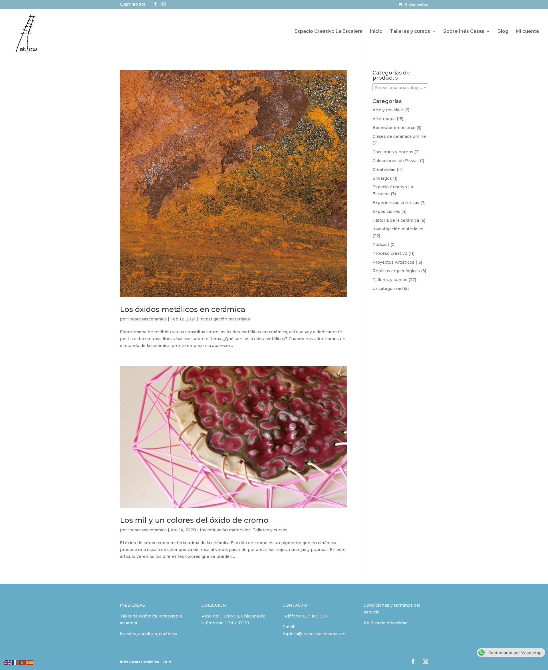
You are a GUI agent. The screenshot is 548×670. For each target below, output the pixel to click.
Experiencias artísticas (395, 202)
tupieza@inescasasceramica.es (314, 633)
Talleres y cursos (410, 31)
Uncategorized (387, 288)
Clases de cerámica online (399, 136)
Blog (502, 31)
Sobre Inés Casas (463, 31)
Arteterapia (384, 118)
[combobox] (400, 87)
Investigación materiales (224, 319)
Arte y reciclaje (387, 109)
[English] (8, 662)
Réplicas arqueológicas (396, 270)
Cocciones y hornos (392, 151)
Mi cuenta (527, 31)
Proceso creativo (389, 253)
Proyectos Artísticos (393, 262)
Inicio (376, 31)
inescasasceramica (147, 319)
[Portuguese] (23, 662)
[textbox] (400, 88)
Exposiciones (386, 211)
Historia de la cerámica (395, 220)
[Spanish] (30, 662)
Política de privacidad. (386, 622)
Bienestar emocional (393, 127)
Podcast (380, 244)
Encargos (382, 178)
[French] (15, 662)
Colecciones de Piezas (395, 160)
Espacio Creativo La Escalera (328, 31)
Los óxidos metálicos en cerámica (182, 309)
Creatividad (384, 169)
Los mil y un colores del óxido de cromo (194, 520)
